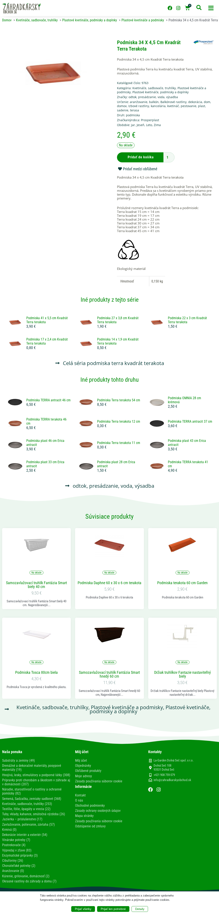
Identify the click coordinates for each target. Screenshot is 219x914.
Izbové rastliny (138, 106)
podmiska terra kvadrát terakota (125, 363)
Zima (157, 125)
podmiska (133, 115)
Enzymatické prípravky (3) (20, 855)
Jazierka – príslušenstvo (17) (22, 819)
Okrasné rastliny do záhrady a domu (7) (29, 881)
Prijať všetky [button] (83, 909)
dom (207, 102)
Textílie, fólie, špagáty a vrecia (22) (26, 809)
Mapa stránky (84, 816)
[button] (211, 8)
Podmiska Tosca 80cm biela (36, 672)
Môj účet (81, 760)
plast (201, 106)
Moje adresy (83, 776)
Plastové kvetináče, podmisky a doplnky (160, 92)
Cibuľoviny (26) (12, 861)
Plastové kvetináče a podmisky (127, 707)
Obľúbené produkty (88, 771)
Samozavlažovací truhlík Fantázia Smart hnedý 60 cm (109, 674)
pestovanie (188, 106)
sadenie (122, 110)
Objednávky (83, 766)
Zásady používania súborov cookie (98, 781)
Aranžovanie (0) (13, 871)
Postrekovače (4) (13, 845)
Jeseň (140, 125)
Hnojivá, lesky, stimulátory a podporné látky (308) (36, 775)
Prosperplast (150, 120)
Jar (133, 125)
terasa (134, 110)
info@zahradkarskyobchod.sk (172, 780)
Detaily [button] (139, 909)
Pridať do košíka (141, 157)
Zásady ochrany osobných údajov (98, 811)
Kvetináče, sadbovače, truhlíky (154, 88)
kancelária (158, 106)
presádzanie (147, 97)
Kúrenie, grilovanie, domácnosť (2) (25, 876)
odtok (132, 97)
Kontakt (80, 795)
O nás (79, 800)
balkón (154, 102)
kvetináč (173, 106)
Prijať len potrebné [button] (113, 909)
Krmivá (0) (9, 830)
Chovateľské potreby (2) (18, 866)
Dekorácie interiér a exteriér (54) (24, 835)
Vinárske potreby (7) (16, 840)
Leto (149, 125)
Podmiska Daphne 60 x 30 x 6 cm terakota (109, 583)
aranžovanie (138, 102)
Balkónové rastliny (173, 102)
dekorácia (195, 102)
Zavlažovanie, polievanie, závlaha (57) (28, 824)
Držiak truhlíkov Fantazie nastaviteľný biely (182, 674)
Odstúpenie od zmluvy (90, 826)
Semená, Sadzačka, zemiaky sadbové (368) (31, 799)
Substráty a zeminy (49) (18, 760)
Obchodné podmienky (90, 805)
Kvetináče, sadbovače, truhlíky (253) (27, 804)
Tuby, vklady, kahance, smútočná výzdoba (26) (33, 814)
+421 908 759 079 (164, 775)
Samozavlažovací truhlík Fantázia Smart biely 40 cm (36, 585)
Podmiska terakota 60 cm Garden (182, 583)
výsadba (172, 97)
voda (161, 97)
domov (122, 106)
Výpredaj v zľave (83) (16, 850)
